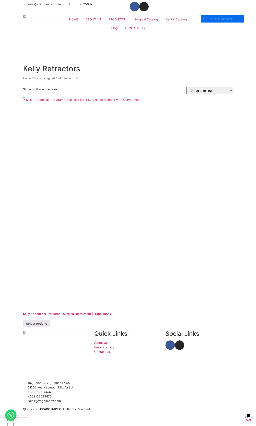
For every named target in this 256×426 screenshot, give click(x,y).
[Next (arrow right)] (10, 424)
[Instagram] (144, 6)
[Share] (18, 419)
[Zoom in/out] (3, 419)
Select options (36, 323)
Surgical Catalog (146, 19)
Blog (114, 28)
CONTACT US (135, 28)
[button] (10, 415)
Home (27, 78)
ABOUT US (93, 19)
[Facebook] (134, 6)
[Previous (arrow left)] (3, 424)
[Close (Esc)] (25, 419)
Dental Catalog (176, 19)
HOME (73, 19)
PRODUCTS (117, 19)
